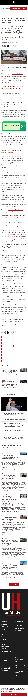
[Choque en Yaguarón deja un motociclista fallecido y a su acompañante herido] (23, 370)
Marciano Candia (18, 577)
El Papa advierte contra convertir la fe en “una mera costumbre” (15, 414)
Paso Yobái (4, 76)
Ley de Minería (18, 355)
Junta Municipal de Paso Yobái (11, 352)
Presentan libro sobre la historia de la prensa (14, 431)
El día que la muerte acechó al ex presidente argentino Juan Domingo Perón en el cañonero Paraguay (14, 425)
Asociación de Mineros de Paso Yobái (13, 358)
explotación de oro (17, 74)
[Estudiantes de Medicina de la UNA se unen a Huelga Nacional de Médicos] (23, 496)
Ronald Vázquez (7, 355)
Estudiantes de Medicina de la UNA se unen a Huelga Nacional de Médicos (9, 498)
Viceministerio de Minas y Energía (12, 343)
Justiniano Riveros (18, 469)
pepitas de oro (7, 361)
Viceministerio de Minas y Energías (15, 234)
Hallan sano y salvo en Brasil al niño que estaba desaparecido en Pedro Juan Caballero (9, 566)
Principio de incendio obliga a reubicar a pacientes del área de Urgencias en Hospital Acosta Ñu (12, 520)
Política (3, 380)
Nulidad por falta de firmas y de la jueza (14, 419)
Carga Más (14, 585)
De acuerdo (14, 694)
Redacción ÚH (15, 375)
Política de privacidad (6, 691)
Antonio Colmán (7, 346)
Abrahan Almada (19, 346)
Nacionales (4, 14)
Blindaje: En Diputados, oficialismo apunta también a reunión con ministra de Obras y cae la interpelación (9, 383)
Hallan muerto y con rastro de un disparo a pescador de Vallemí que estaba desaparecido (9, 456)
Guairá (4, 337)
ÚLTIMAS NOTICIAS (18, 8)
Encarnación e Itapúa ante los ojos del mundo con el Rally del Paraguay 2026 (9, 542)
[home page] (14, 2)
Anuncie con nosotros (19, 622)
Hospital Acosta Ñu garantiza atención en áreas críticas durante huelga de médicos (9, 477)
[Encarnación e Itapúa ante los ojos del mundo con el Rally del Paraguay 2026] (23, 540)
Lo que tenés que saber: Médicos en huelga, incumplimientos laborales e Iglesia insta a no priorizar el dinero (14, 437)
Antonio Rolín (17, 557)
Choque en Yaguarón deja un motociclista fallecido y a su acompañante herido (9, 372)
